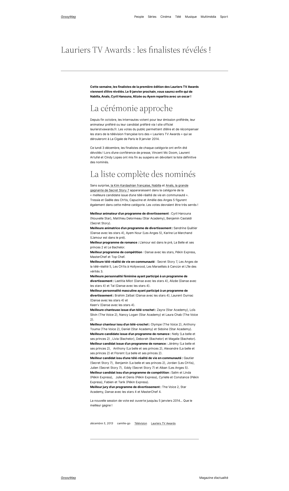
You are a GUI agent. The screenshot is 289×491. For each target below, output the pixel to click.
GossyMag (68, 16)
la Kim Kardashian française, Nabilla (135, 185)
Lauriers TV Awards (163, 423)
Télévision (140, 423)
